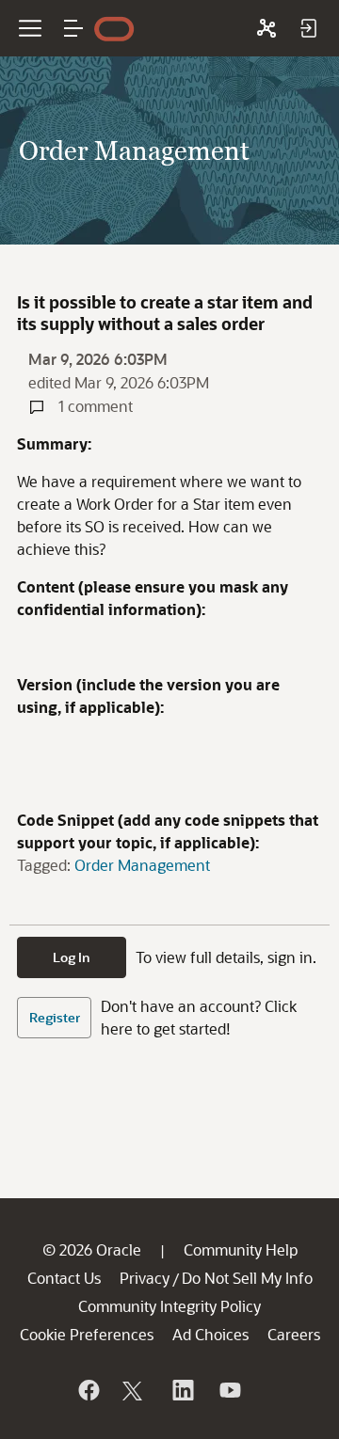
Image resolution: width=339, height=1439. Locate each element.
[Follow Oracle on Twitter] (134, 1390)
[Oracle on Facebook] (87, 1390)
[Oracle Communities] (266, 28)
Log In (71, 957)
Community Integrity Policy (169, 1306)
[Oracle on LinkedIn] (182, 1390)
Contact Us (64, 1278)
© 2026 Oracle (91, 1249)
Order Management (142, 865)
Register (54, 1017)
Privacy (145, 1278)
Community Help (241, 1249)
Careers (293, 1334)
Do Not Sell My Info (247, 1278)
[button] (73, 28)
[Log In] (308, 28)
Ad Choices (210, 1334)
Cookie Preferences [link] (86, 1334)
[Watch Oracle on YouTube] (229, 1390)
